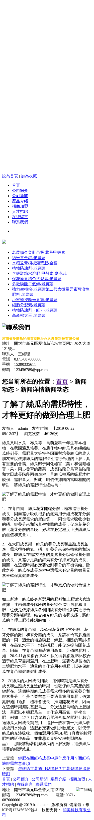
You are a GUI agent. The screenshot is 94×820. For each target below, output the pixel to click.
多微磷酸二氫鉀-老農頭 (32, 284)
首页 (62, 381)
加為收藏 (29, 176)
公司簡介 (20, 190)
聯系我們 (20, 222)
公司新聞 (20, 196)
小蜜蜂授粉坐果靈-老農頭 (34, 300)
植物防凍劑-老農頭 (28, 268)
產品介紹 (20, 201)
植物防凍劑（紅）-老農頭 (34, 310)
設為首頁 (10, 176)
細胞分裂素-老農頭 (28, 305)
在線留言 (20, 217)
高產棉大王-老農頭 (28, 315)
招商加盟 (20, 206)
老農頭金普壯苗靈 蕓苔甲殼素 (38, 252)
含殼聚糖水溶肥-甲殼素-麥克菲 (39, 273)
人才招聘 (20, 211)
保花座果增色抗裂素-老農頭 (36, 279)
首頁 (16, 185)
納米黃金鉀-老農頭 (28, 258)
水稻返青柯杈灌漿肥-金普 (34, 263)
